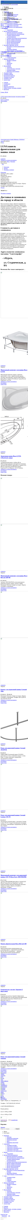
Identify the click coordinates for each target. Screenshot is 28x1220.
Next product (4, 101)
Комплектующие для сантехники (13, 51)
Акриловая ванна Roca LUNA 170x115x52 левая (11, 457)
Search (17, 1128)
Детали (6, 168)
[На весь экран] (4, 1217)
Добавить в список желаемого (9, 160)
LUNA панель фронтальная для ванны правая (13, 96)
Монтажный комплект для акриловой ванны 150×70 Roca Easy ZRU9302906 (14, 876)
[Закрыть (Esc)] (1, 1217)
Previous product (5, 55)
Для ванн (12, 161)
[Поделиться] (2, 1217)
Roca (4, 52)
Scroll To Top (4, 1214)
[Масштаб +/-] (6, 1217)
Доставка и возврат (9, 169)
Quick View (4, 384)
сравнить (3, 158)
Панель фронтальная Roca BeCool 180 (14, 944)
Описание (6, 167)
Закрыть (3, 1127)
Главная (3, 51)
